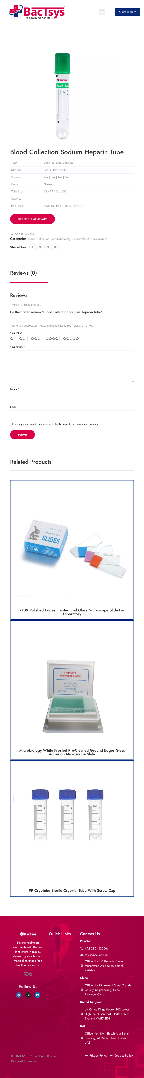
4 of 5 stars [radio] (53, 338)
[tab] (23, 273)
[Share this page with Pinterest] (47, 246)
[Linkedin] (37, 995)
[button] (102, 12)
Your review (18, 347)
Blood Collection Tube (42, 239)
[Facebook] (19, 995)
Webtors (33, 1061)
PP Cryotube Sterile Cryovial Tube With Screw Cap (72, 890)
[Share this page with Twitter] (40, 246)
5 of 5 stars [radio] (71, 338)
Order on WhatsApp (32, 219)
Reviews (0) (23, 273)
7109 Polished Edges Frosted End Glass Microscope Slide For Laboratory (72, 612)
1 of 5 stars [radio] (13, 338)
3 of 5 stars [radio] (36, 338)
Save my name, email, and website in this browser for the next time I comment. (56, 424)
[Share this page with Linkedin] (55, 246)
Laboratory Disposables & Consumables (82, 239)
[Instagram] (28, 995)
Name (14, 389)
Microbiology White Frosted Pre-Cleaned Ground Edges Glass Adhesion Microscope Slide (72, 752)
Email (14, 407)
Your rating (17, 333)
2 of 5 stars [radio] (23, 338)
